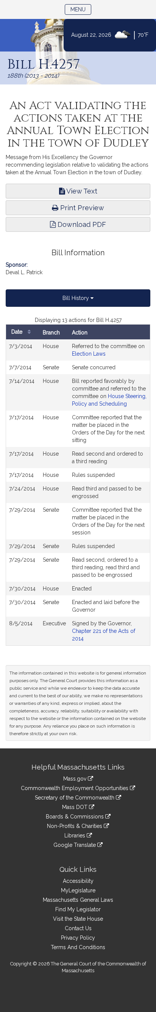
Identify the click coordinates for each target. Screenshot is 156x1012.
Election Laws (89, 354)
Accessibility (78, 881)
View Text (81, 191)
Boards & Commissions (75, 817)
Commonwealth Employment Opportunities (75, 788)
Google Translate (75, 845)
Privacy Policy (78, 938)
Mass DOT (75, 807)
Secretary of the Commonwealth (75, 798)
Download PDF (81, 224)
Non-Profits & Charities (75, 826)
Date (17, 332)
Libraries (75, 835)
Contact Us (78, 928)
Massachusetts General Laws (78, 900)
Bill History (76, 298)
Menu (80, 9)
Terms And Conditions (78, 947)
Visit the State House (78, 919)
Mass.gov (75, 779)
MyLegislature (78, 890)
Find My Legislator (78, 909)
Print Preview (81, 208)
